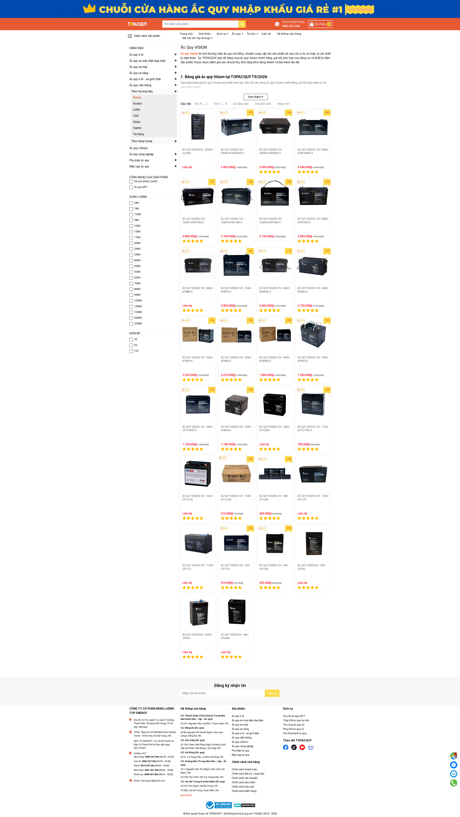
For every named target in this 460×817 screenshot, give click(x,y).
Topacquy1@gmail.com (153, 780)
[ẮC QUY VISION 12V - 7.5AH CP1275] (313, 473)
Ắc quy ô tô (238, 716)
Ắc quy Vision (189, 53)
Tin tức (251, 33)
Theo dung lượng (141, 141)
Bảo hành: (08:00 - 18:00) (153, 770)
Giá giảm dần (263, 103)
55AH (137, 271)
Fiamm (137, 128)
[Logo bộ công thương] (219, 805)
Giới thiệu (205, 33)
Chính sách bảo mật (243, 786)
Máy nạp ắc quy (240, 754)
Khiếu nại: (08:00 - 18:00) (153, 774)
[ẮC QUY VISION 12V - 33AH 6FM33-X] (313, 334)
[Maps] (453, 756)
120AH (138, 306)
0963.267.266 (291, 26)
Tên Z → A (220, 103)
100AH (138, 300)
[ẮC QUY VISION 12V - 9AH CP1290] (274, 473)
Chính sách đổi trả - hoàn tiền (248, 773)
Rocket (137, 103)
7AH (136, 208)
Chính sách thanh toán (244, 769)
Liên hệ (266, 33)
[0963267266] (453, 783)
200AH (138, 317)
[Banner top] (230, 8)
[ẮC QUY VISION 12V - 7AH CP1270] (236, 542)
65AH (137, 277)
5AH (136, 202)
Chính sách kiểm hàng (244, 791)
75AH (137, 283)
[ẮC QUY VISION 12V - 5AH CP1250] (274, 542)
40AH (137, 260)
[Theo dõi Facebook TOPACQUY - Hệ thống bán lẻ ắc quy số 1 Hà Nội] (285, 747)
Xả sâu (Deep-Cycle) (145, 181)
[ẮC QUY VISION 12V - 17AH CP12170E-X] (313, 404)
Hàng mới (283, 103)
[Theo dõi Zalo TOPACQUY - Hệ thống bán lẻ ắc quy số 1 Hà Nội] (311, 746)
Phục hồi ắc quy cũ (293, 729)
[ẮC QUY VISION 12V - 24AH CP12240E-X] (198, 404)
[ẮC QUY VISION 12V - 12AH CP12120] (236, 473)
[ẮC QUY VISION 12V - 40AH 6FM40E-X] (274, 334)
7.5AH (137, 214)
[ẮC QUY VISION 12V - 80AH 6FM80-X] (198, 265)
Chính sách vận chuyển (244, 778)
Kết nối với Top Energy (196, 38)
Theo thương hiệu (142, 91)
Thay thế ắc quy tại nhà (296, 720)
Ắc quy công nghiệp (243, 746)
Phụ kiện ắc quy (240, 750)
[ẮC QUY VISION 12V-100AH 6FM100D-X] (313, 196)
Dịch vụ (221, 33)
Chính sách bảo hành (243, 782)
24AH (137, 248)
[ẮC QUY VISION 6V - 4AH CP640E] (236, 612)
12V (136, 350)
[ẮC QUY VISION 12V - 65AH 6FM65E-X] (274, 265)
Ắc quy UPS (140, 187)
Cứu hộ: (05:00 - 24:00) (152, 761)
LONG (136, 109)
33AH (137, 254)
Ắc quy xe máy (240, 724)
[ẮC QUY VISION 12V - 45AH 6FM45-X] (236, 334)
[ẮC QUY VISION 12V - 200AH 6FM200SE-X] (236, 127)
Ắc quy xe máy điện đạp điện (247, 720)
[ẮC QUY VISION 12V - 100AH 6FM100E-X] (274, 196)
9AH (136, 220)
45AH (137, 266)
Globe (136, 122)
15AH (137, 231)
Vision (137, 97)
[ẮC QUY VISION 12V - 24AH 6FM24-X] (236, 404)
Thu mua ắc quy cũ (293, 724)
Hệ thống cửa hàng (289, 33)
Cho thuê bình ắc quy (295, 733)
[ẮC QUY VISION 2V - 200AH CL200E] (198, 127)
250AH (138, 323)
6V (135, 345)
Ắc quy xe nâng (240, 729)
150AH (138, 312)
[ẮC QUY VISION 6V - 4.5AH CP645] (198, 612)
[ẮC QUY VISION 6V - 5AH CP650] (313, 542)
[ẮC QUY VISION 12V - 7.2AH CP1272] (198, 542)
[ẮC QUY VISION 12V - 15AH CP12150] (198, 473)
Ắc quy (236, 33)
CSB (135, 115)
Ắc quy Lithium (240, 741)
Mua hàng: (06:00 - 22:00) (154, 756)
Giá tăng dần (241, 103)
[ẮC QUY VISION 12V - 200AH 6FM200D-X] (274, 127)
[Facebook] (453, 764)
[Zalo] (453, 773)
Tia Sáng (138, 134)
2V (135, 339)
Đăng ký (272, 693)
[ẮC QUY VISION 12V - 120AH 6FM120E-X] (236, 196)
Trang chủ (186, 33)
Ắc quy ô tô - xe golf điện (245, 733)
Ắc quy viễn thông (242, 737)
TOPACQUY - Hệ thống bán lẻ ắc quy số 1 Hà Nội (235, 813)
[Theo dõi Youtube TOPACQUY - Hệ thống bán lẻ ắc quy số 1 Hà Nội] (302, 747)
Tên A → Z (201, 103)
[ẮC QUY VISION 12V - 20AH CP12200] (274, 404)
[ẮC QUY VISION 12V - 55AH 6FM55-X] (198, 334)
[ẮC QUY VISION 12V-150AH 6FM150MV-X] (313, 127)
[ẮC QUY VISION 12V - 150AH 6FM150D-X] (198, 196)
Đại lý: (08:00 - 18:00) (151, 765)
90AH (137, 294)
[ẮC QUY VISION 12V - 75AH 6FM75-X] (236, 265)
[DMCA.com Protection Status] (244, 805)
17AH (137, 237)
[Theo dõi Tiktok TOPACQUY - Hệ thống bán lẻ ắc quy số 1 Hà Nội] (294, 747)
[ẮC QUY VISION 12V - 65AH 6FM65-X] (313, 265)
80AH (137, 289)
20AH (137, 243)
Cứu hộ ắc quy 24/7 (294, 716)
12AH (137, 225)
